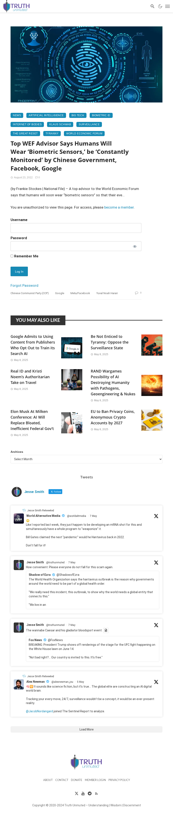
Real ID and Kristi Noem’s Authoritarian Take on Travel (30, 377)
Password (19, 238)
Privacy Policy (119, 780)
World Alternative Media (43, 515)
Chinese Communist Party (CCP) (30, 293)
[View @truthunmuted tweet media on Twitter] (105, 630)
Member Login (95, 780)
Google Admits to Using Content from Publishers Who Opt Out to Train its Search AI (33, 345)
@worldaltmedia (76, 516)
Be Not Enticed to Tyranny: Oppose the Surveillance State (109, 342)
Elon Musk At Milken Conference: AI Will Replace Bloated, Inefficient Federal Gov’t (32, 420)
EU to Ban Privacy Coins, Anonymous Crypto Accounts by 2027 (113, 417)
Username (19, 220)
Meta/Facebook (80, 293)
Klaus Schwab (60, 124)
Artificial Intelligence (46, 115)
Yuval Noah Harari (107, 293)
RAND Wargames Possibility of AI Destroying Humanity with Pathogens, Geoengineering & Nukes (113, 382)
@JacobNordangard (39, 711)
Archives (17, 451)
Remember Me (25, 256)
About (48, 780)
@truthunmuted (55, 562)
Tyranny (52, 133)
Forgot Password (24, 285)
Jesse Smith (35, 562)
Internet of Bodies (27, 124)
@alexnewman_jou (62, 681)
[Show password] (134, 246)
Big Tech (78, 115)
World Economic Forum (84, 133)
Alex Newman (35, 681)
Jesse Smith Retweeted (40, 510)
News (17, 115)
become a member (119, 207)
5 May (80, 681)
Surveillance (89, 124)
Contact (61, 780)
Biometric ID (101, 115)
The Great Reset (25, 133)
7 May (93, 516)
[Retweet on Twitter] (24, 510)
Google (59, 293)
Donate (76, 780)
